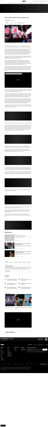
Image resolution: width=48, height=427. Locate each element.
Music (21, 286)
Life (15, 234)
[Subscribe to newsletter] (45, 349)
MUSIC (15, 3)
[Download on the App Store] (41, 339)
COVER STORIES (30, 3)
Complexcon (2, 358)
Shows (2, 357)
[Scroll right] (31, 300)
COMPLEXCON (41, 3)
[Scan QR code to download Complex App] (46, 339)
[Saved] (44, 1)
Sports (8, 282)
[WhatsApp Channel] (37, 344)
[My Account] (45, 1)
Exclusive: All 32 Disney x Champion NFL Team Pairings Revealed (12, 284)
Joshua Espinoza (17, 256)
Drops (8, 350)
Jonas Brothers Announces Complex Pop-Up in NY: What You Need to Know (12, 280)
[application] (18, 80)
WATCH (37, 3)
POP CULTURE (22, 3)
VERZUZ (34, 3)
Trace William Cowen (9, 266)
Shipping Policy (9, 352)
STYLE (8, 3)
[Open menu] (1, 1)
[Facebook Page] (34, 344)
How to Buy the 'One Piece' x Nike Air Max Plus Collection (26, 280)
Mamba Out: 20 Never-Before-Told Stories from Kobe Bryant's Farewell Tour (12, 288)
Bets (7, 286)
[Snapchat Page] (43, 344)
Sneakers (22, 282)
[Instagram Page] (39, 344)
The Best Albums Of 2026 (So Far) (29, 307)
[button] (43, 364)
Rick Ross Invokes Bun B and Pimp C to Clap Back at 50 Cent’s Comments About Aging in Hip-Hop (26, 288)
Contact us (15, 350)
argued (22, 146)
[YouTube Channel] (41, 344)
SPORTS (18, 3)
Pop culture (2, 352)
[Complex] (24, 1)
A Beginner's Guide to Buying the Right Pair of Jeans (19, 307)
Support (8, 351)
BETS (25, 3)
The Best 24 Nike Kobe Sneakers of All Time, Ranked (26, 284)
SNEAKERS (12, 3)
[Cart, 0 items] (46, 1)
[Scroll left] (5, 300)
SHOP (6, 3)
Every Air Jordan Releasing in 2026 (9, 307)
